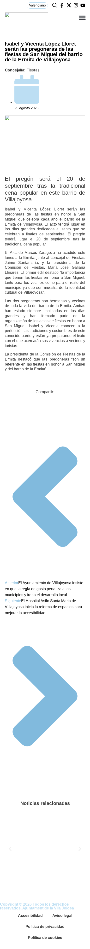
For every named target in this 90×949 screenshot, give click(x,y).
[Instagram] (75, 5)
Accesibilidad (30, 916)
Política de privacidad (45, 927)
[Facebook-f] (62, 5)
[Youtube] (82, 5)
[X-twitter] (68, 5)
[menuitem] (37, 5)
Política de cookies (45, 938)
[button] (82, 17)
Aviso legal (62, 916)
